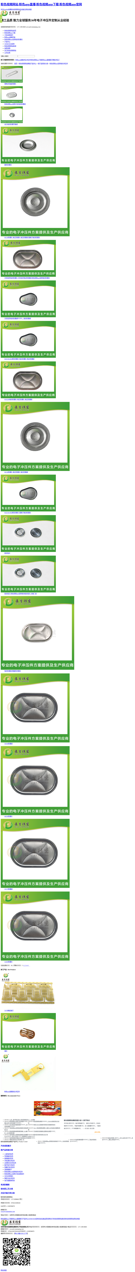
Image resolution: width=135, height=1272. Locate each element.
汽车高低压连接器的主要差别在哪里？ (45, 1131)
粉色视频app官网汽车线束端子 (14, 1174)
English (6, 9)
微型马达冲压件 (9, 1178)
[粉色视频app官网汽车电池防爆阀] (12, 102)
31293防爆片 (8, 962)
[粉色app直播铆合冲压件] (28, 1090)
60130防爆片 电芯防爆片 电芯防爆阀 (16, 472)
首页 (15, 63)
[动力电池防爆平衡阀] (12, 122)
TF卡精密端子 (9, 1010)
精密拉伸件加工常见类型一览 (17, 1139)
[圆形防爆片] (28, 163)
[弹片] (28, 1049)
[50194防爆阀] (35, 742)
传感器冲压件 (8, 1156)
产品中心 (7, 41)
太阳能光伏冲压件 (10, 1163)
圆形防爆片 (8, 165)
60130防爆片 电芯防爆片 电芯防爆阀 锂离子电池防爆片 (22, 237)
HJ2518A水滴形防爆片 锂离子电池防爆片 (17, 512)
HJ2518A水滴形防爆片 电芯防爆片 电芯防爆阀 (19, 359)
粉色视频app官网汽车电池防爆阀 (15, 104)
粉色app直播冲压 (20, 60)
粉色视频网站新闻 (10, 46)
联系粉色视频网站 (68, 1219)
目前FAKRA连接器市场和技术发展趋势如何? (44, 1124)
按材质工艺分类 (7, 1189)
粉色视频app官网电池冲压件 (59, 63)
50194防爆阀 (8, 743)
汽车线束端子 (8, 35)
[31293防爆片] (35, 960)
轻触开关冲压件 (9, 1167)
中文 (2, 9)
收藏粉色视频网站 (14, 9)
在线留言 (23, 9)
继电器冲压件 (8, 1158)
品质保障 (7, 48)
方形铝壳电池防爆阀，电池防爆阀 (17, 318)
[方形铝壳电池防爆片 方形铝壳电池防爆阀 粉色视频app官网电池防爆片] (28, 276)
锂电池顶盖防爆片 (10, 84)
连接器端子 (8, 1169)
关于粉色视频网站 (10, 50)
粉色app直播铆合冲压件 (12, 1091)
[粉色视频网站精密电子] (11, 15)
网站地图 (29, 9)
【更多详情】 (97, 1132)
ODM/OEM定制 (9, 44)
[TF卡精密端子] (28, 1009)
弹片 (5, 1051)
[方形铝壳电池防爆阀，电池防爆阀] (28, 317)
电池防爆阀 (5, 1185)
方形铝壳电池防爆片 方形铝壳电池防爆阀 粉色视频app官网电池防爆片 (27, 278)
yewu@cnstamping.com (8, 1211)
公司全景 (7, 52)
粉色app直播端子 (47, 60)
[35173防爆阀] (35, 887)
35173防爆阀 (8, 889)
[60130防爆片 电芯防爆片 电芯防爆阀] (35, 470)
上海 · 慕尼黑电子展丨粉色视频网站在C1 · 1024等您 (22, 1119)
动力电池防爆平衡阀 (11, 124)
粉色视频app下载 (9, 33)
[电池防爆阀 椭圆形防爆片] (37, 669)
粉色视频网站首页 (10, 30)
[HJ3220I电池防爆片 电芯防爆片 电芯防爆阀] (28, 398)
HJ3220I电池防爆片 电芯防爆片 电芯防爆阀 (18, 399)
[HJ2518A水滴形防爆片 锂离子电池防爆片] (28, 511)
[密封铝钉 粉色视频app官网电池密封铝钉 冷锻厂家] (28, 592)
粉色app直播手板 (9, 37)
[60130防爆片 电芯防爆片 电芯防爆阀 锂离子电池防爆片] (35, 236)
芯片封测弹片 (8, 1176)
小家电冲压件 (8, 1154)
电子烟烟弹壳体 (9, 1180)
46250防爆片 (8, 816)
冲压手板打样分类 (8, 1193)
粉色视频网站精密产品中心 (27, 63)
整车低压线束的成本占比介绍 (41, 1134)
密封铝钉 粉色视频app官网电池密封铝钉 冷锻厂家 (20, 593)
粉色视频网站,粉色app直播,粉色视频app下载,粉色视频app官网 (41, 4)
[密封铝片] (28, 551)
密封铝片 (7, 553)
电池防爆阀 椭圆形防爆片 (12, 671)
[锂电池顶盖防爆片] (12, 82)
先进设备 (41, 1219)
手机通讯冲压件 (9, 1160)
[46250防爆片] (35, 814)
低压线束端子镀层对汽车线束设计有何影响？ (22, 1138)
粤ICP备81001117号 (21, 1233)
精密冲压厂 (56, 60)
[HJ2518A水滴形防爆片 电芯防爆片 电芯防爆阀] (28, 357)
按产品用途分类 (43, 63)
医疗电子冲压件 (9, 1165)
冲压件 (28, 60)
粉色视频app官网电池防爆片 (13, 39)
